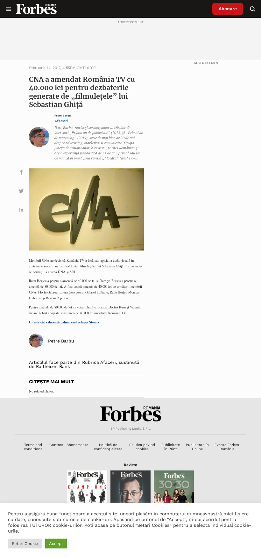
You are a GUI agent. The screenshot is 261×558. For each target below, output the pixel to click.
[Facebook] (21, 173)
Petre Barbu (62, 115)
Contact (56, 445)
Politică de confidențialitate (108, 447)
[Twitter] (21, 192)
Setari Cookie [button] (25, 543)
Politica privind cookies (142, 447)
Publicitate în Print (170, 447)
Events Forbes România (227, 447)
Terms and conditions (33, 447)
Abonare (228, 8)
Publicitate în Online (197, 447)
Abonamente (77, 445)
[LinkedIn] (21, 211)
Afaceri (61, 121)
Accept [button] (56, 543)
